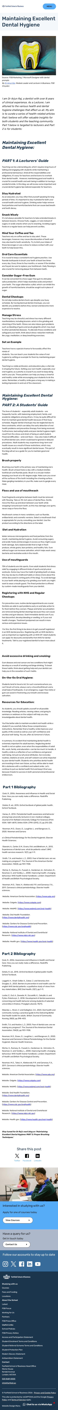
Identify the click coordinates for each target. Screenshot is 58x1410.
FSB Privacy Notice (10, 1333)
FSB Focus (6, 1308)
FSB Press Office (9, 1321)
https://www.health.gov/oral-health (36, 941)
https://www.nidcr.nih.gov (23, 935)
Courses (5, 1288)
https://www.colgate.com (29, 902)
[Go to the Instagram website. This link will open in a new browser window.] (5, 1264)
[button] (37, 1404)
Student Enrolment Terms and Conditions (19, 1341)
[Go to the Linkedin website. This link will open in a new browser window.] (29, 1264)
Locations (6, 1296)
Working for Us (8, 1312)
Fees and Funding (9, 1292)
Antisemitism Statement (12, 1358)
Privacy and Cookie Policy (45, 1393)
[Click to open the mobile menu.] (49, 6)
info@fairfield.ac (9, 1383)
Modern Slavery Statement (13, 1354)
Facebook (27, 1161)
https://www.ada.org (45, 896)
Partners (5, 1317)
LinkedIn (37, 1161)
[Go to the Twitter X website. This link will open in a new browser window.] (13, 1264)
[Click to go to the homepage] (13, 6)
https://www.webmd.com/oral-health (34, 908)
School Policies (8, 1329)
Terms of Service (18, 1400)
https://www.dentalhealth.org (16, 917)
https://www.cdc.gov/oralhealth (17, 926)
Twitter (17, 1161)
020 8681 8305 (8, 1379)
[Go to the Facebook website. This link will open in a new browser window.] (21, 1264)
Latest (5, 1304)
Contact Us (11, 1244)
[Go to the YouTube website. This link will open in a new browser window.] (37, 1264)
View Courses (13, 1220)
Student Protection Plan (12, 1350)
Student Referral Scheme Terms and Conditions (22, 1345)
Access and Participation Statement (17, 1337)
